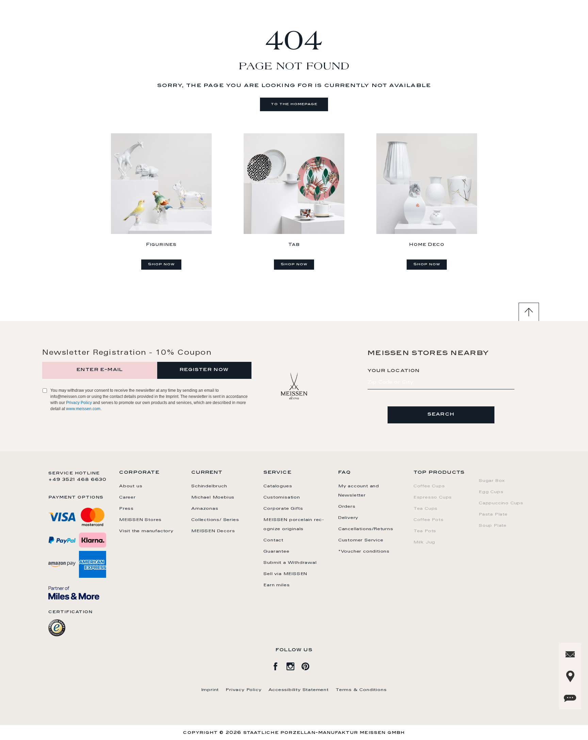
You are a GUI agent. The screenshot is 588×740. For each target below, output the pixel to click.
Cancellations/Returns (365, 529)
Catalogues (277, 486)
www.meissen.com (83, 408)
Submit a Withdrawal (289, 563)
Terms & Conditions (361, 690)
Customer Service (360, 540)
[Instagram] (294, 665)
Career (127, 497)
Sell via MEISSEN (285, 574)
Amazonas (204, 509)
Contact (273, 540)
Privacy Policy (79, 402)
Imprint (210, 690)
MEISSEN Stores (140, 520)
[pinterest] (308, 665)
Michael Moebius (212, 497)
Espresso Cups (432, 497)
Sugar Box (492, 481)
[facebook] (279, 665)
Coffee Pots (428, 520)
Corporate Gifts (283, 509)
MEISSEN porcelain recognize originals (293, 524)
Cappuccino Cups (501, 503)
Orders (347, 507)
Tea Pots (424, 531)
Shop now (161, 264)
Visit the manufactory (146, 531)
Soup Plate (493, 526)
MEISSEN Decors (213, 531)
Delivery (348, 518)
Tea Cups (425, 509)
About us (130, 486)
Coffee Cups (429, 486)
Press (126, 509)
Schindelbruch (209, 486)
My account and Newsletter (358, 491)
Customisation (281, 497)
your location (394, 371)
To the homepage (294, 104)
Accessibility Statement (298, 690)
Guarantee (276, 552)
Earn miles (276, 585)
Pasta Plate (493, 514)
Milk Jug (424, 542)
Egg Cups (491, 492)
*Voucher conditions (364, 552)
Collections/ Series (215, 520)
